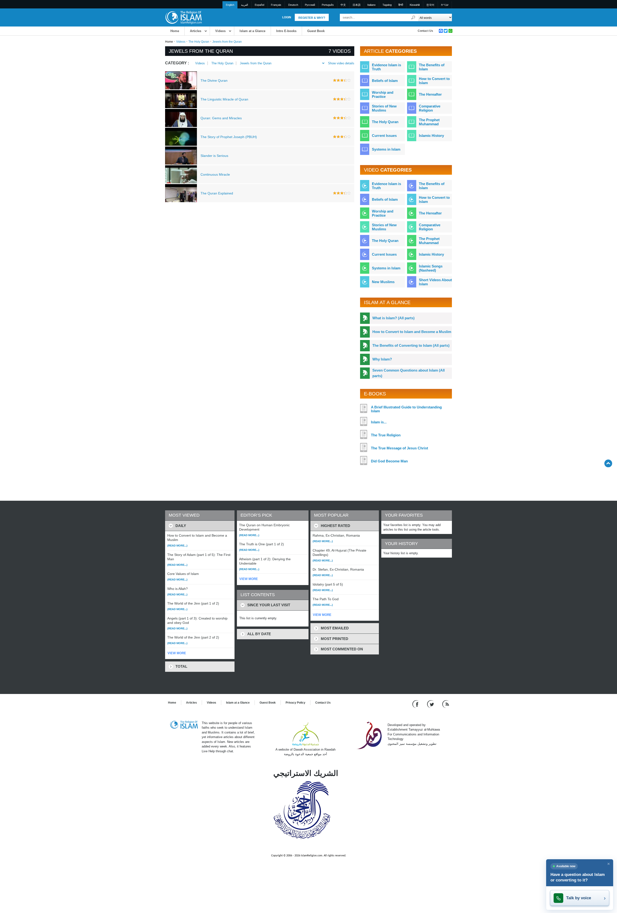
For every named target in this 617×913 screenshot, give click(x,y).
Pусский (310, 4)
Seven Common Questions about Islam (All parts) (408, 373)
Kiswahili (415, 4)
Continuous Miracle (215, 174)
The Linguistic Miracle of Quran (224, 99)
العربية (244, 4)
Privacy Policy (295, 702)
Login (286, 17)
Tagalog (387, 4)
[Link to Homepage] (183, 17)
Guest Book (316, 31)
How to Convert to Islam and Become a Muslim (411, 332)
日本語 (357, 4)
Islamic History (431, 135)
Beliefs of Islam (385, 81)
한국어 (430, 4)
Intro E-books (286, 31)
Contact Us (425, 31)
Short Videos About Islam (435, 282)
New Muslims (383, 282)
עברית (444, 4)
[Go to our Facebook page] (416, 704)
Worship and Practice (382, 94)
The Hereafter (430, 94)
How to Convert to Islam (434, 81)
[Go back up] (608, 463)
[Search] (413, 17)
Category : (177, 63)
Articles (195, 31)
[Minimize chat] (608, 864)
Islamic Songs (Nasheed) (431, 268)
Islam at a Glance (252, 31)
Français (276, 4)
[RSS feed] (445, 704)
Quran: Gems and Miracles (221, 118)
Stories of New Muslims (384, 108)
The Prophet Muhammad (429, 122)
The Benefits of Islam (431, 67)
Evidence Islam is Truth (386, 67)
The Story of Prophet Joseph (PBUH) (229, 137)
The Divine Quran (214, 80)
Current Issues (384, 135)
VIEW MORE (177, 653)
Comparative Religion (429, 108)
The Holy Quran (198, 41)
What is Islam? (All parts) (393, 318)
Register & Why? (311, 18)
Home (174, 31)
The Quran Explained (217, 193)
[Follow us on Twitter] (431, 704)
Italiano (371, 4)
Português (328, 4)
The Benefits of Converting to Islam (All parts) (410, 345)
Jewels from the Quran (255, 63)
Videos (220, 31)
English (230, 4)
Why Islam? (382, 359)
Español (259, 4)
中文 (343, 4)
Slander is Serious (214, 156)
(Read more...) (177, 545)
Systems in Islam (386, 149)
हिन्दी (400, 4)
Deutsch (293, 4)
